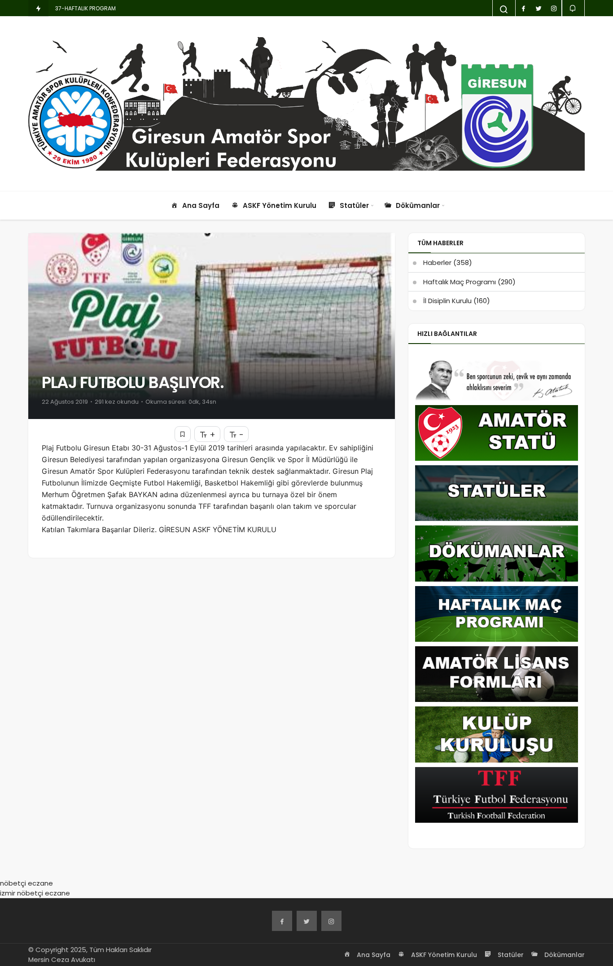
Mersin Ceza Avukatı (61, 959)
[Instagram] (331, 921)
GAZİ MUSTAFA (74, 8)
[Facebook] (282, 921)
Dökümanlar (564, 954)
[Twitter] (307, 921)
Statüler (510, 954)
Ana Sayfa (372, 954)
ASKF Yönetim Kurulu (443, 954)
